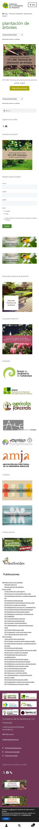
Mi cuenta (6, 825)
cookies (11, 810)
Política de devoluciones (13, 748)
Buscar (19, 825)
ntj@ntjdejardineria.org (10, 740)
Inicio (6, 14)
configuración (26, 815)
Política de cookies (11, 756)
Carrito (30, 823)
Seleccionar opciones (19, 88)
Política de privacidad (12, 752)
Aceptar (6, 819)
